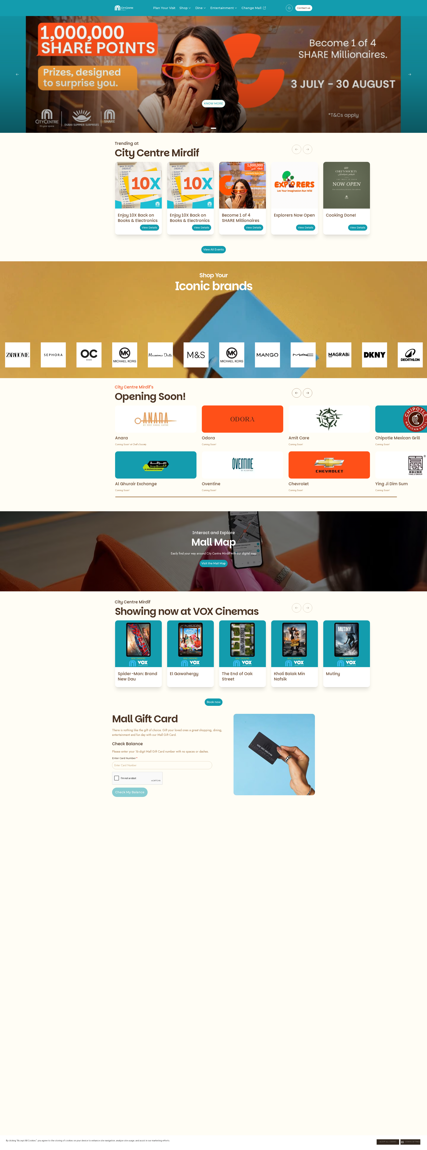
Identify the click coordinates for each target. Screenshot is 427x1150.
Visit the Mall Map (213, 563)
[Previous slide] (17, 74)
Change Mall (251, 8)
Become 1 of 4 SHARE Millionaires (240, 217)
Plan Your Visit (164, 8)
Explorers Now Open (294, 215)
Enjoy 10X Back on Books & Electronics (138, 217)
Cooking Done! (341, 215)
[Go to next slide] (307, 393)
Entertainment (222, 8)
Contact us (303, 8)
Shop (183, 8)
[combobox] (289, 8)
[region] (213, 74)
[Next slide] (410, 74)
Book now (214, 702)
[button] (410, 1142)
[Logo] (124, 8)
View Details (149, 227)
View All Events (213, 249)
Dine (199, 8)
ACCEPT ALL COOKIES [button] (387, 1142)
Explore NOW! (213, 103)
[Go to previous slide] (296, 393)
